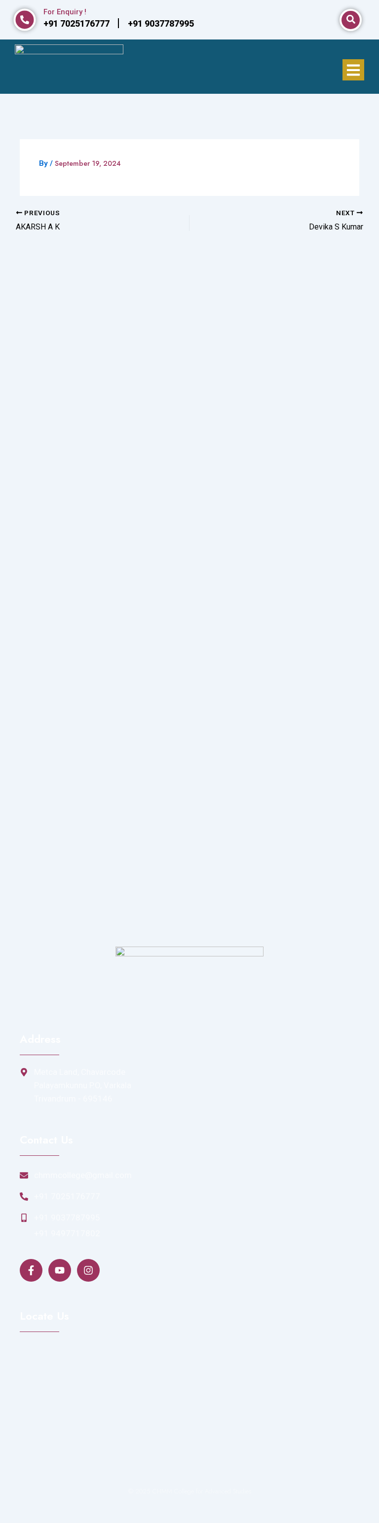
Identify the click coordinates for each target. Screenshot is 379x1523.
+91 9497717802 (67, 1233)
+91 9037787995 (67, 1217)
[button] (353, 69)
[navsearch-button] (351, 20)
